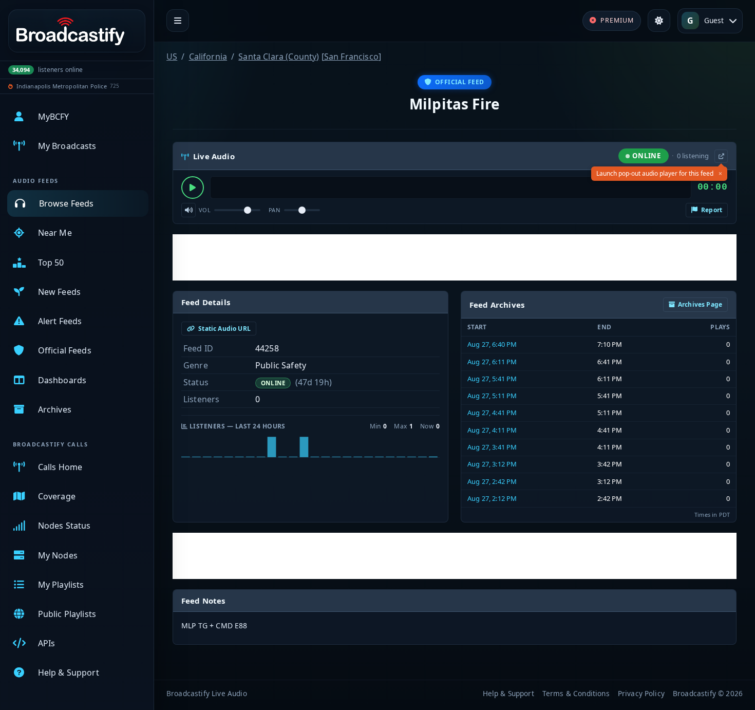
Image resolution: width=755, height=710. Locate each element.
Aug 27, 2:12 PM (492, 498)
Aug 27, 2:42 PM (492, 481)
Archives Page (700, 304)
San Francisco (351, 56)
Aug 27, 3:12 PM (492, 464)
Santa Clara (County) (278, 56)
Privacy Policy (641, 693)
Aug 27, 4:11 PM (492, 430)
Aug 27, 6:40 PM (492, 344)
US (171, 56)
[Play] (192, 187)
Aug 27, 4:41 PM (492, 412)
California (208, 56)
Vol (205, 210)
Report (711, 209)
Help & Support (508, 693)
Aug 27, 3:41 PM (492, 447)
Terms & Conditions (576, 693)
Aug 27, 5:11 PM (492, 395)
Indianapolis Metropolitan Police (61, 86)
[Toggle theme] (659, 20)
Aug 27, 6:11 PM (492, 361)
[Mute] (188, 210)
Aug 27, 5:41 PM (492, 378)
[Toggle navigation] (177, 20)
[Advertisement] (455, 257)
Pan (274, 210)
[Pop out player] (721, 156)
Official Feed (459, 82)
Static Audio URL (224, 328)
